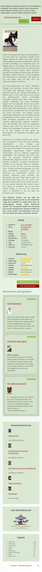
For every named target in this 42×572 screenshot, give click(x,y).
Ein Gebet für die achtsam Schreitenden (18, 452)
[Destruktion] (9, 488)
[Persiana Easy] (9, 430)
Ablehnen (36, 19)
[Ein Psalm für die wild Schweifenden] (9, 463)
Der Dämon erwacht (16, 383)
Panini (23, 234)
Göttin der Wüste (14, 483)
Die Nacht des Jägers (17, 341)
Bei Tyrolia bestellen (28, 286)
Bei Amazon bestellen (28, 282)
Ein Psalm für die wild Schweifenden (22, 468)
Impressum (14, 565)
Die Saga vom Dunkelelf (26, 228)
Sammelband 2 (14, 303)
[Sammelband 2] (9, 310)
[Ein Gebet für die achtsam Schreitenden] (9, 445)
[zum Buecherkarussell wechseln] (21, 519)
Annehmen (24, 21)
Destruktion (12, 494)
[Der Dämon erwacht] (9, 390)
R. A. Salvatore (26, 225)
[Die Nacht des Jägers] (9, 348)
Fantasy (15, 355)
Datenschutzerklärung (25, 565)
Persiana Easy (13, 436)
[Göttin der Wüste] (9, 478)
